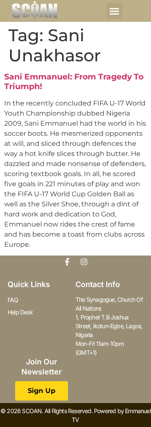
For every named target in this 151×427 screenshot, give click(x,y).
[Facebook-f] (67, 262)
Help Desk (20, 312)
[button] (114, 11)
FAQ (13, 299)
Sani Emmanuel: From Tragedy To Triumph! (73, 81)
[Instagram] (84, 262)
